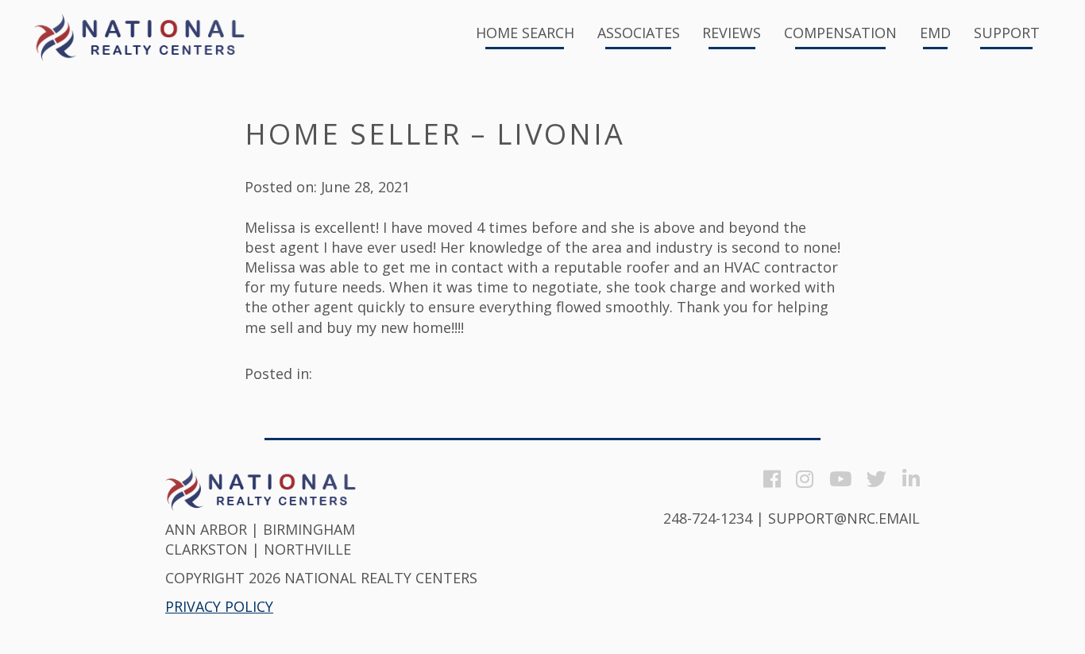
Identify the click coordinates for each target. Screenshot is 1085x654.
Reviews (731, 33)
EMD (935, 33)
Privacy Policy (219, 606)
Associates (638, 33)
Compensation (840, 33)
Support (1007, 33)
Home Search (525, 33)
